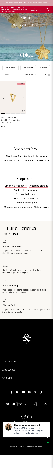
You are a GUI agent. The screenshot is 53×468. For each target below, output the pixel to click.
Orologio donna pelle (26, 203)
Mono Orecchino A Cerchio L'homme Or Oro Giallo (10, 119)
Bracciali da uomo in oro (26, 198)
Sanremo (29, 160)
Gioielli (16, 25)
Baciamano (42, 156)
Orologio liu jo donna (26, 194)
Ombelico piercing (38, 186)
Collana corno (41, 207)
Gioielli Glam (43, 160)
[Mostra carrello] (49, 17)
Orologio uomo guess (16, 186)
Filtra (43, 74)
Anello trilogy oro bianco (26, 190)
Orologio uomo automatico (18, 207)
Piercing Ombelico (13, 160)
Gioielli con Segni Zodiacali (19, 156)
